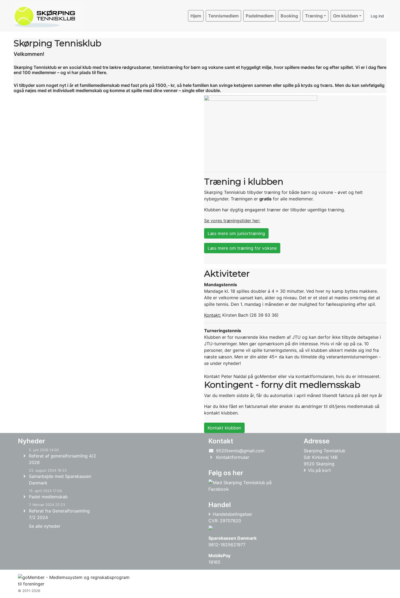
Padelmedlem (259, 16)
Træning (314, 16)
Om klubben (345, 16)
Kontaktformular (232, 457)
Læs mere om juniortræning (236, 233)
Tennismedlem (223, 16)
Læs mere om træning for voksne (242, 248)
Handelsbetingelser (232, 514)
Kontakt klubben (224, 428)
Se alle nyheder (44, 526)
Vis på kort (319, 470)
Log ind (377, 16)
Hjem (195, 16)
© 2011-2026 (29, 591)
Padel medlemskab (48, 496)
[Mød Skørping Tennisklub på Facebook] (246, 485)
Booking (289, 16)
